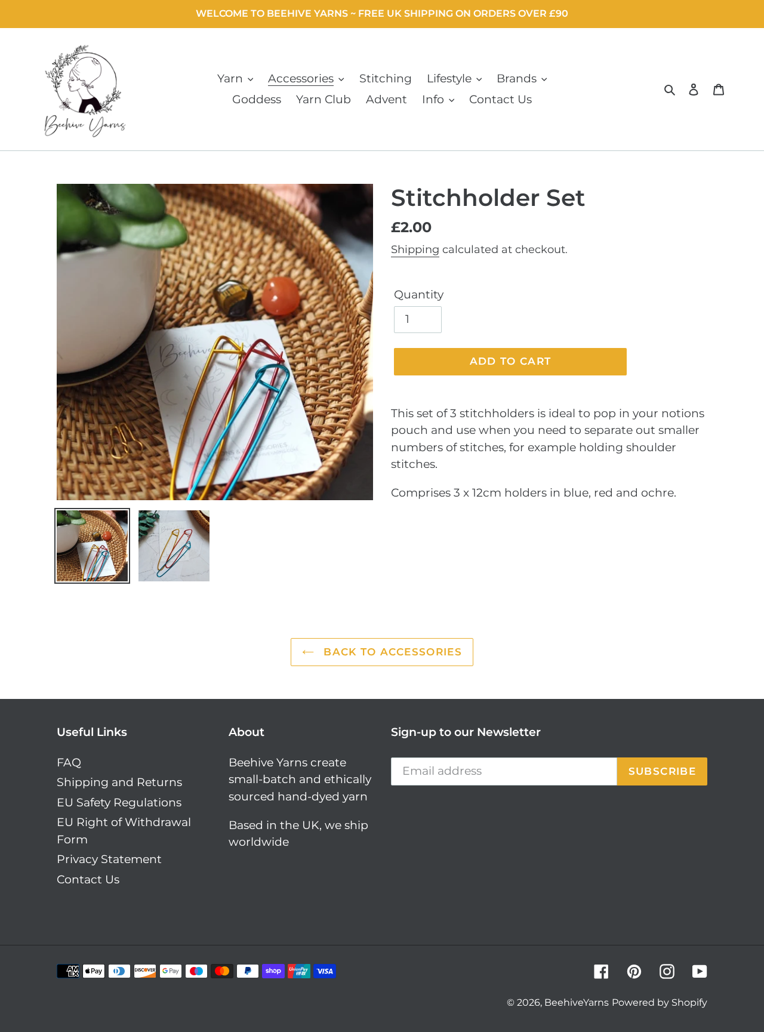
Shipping (415, 249)
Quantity (418, 294)
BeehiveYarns (576, 1002)
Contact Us (88, 879)
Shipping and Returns (119, 782)
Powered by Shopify (659, 1002)
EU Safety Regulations (119, 802)
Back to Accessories (391, 652)
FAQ (69, 762)
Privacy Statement (109, 859)
